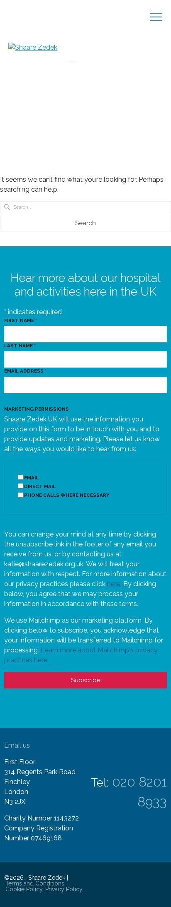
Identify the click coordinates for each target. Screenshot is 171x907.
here (113, 584)
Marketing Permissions (36, 409)
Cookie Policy (24, 889)
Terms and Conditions (34, 883)
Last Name (20, 346)
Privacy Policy (64, 889)
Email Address (25, 371)
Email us (17, 745)
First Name (20, 320)
